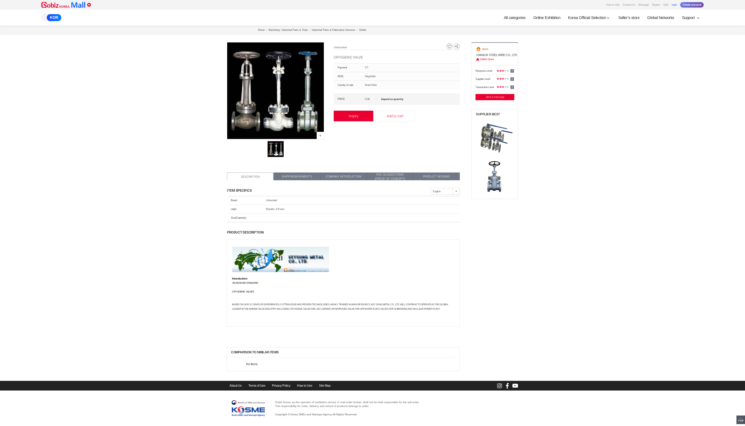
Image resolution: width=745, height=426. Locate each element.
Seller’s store (628, 18)
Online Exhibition (546, 18)
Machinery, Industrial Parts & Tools (288, 29)
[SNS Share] (457, 46)
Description (250, 177)
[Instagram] (499, 386)
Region (656, 4)
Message (643, 4)
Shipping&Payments (297, 176)
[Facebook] (507, 386)
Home (261, 29)
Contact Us (629, 4)
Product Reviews (436, 176)
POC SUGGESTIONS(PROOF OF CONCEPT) (390, 176)
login (674, 4)
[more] (282, 352)
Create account (692, 4)
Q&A (666, 4)
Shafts (362, 29)
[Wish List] (449, 46)
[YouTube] (515, 386)
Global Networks (660, 18)
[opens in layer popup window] (320, 135)
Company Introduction (343, 176)
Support (689, 18)
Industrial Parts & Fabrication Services (333, 29)
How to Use (612, 4)
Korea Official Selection (587, 18)
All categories (515, 18)
